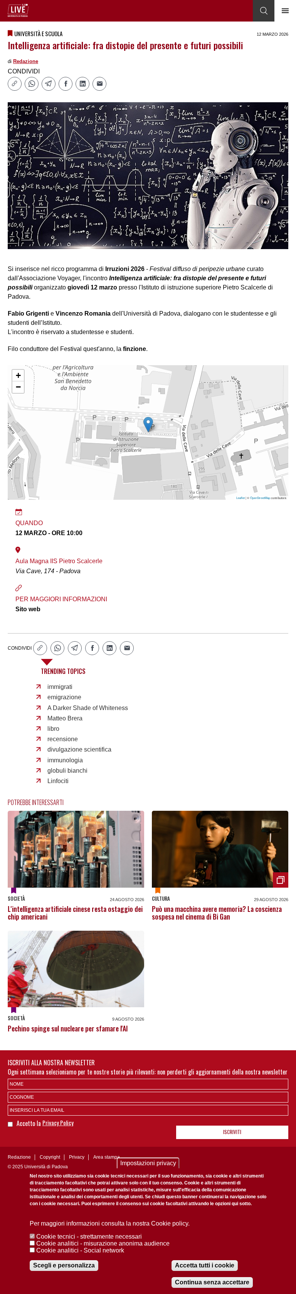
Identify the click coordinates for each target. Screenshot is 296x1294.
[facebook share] (65, 84)
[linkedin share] (82, 84)
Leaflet (240, 498)
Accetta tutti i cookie (204, 1265)
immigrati (59, 687)
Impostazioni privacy (148, 1163)
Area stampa (106, 1157)
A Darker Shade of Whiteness (87, 708)
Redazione (25, 61)
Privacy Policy (58, 1122)
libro (53, 728)
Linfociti (58, 781)
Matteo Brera (64, 718)
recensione (62, 739)
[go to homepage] (18, 10)
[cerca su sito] (263, 11)
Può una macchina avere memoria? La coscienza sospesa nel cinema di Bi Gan (217, 912)
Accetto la (29, 1123)
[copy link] (15, 84)
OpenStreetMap (260, 498)
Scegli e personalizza (64, 1265)
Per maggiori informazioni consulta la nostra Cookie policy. (110, 1223)
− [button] (18, 387)
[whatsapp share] (32, 84)
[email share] (99, 84)
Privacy (76, 1157)
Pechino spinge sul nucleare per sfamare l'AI (68, 1028)
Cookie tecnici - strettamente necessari (89, 1236)
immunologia (65, 760)
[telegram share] (49, 84)
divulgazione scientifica (79, 749)
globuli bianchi (67, 770)
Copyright (50, 1157)
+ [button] (18, 375)
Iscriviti (232, 1132)
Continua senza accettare (212, 1282)
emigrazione (64, 697)
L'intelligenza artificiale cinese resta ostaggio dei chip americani (75, 912)
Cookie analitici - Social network (80, 1250)
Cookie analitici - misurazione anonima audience (103, 1243)
